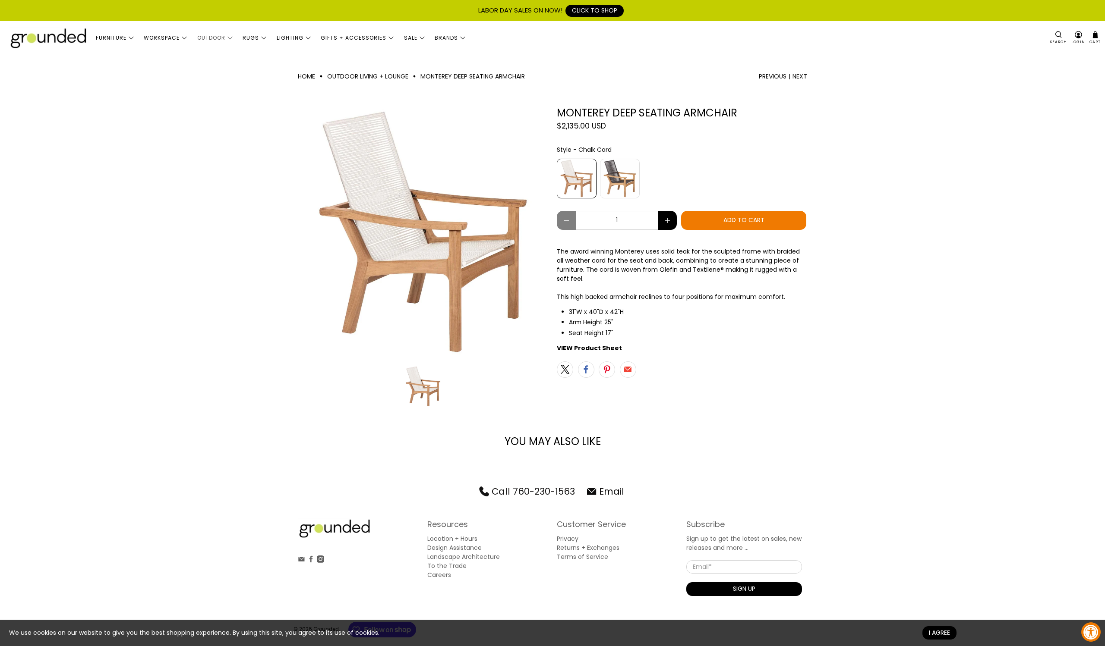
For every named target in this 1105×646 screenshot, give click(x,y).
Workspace (162, 37)
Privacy (567, 538)
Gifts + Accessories (353, 37)
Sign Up (744, 588)
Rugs (251, 37)
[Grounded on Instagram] (320, 560)
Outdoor (211, 37)
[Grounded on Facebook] (311, 560)
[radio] (577, 178)
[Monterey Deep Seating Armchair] (423, 232)
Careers (439, 575)
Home (306, 76)
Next (799, 76)
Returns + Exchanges (588, 547)
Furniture (111, 37)
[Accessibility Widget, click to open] (1091, 632)
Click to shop (594, 10)
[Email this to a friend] (628, 369)
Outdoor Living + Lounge (367, 76)
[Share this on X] (565, 369)
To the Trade (447, 565)
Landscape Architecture (463, 556)
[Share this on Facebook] (586, 369)
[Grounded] (48, 38)
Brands (446, 37)
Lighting (290, 37)
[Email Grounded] (301, 560)
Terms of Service (582, 556)
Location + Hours (452, 538)
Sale (410, 37)
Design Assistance (454, 547)
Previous (772, 76)
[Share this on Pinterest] (607, 369)
